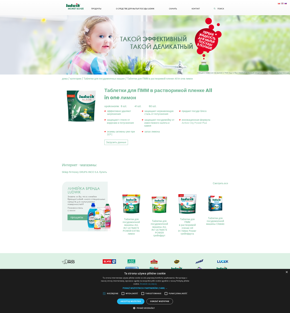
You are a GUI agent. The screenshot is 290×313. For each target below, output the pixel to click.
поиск (221, 8)
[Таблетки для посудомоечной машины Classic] (215, 204)
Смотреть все (220, 183)
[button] (145, 288)
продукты (96, 8)
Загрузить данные (116, 142)
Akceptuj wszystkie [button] (131, 301)
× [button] (286, 272)
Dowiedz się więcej (148, 284)
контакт (196, 8)
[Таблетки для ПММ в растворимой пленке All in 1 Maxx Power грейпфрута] (187, 204)
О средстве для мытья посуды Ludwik (135, 8)
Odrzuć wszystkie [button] (159, 301)
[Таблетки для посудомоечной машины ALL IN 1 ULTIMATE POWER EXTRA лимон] (131, 204)
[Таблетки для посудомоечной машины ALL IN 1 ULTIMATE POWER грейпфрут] (159, 205)
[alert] (145, 291)
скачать (173, 8)
